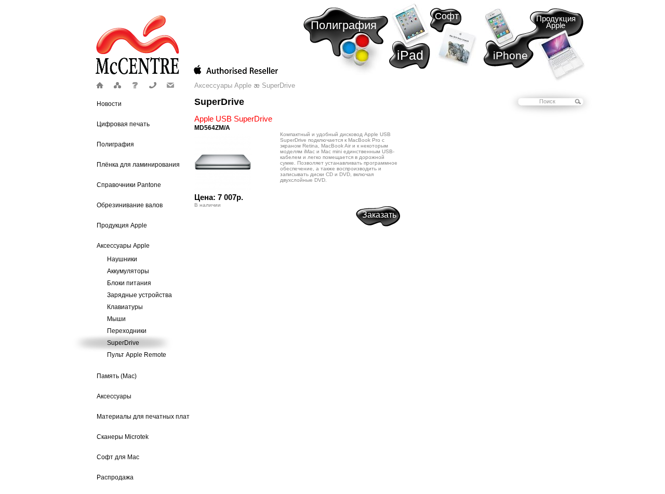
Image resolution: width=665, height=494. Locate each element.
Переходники (127, 331)
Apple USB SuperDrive (233, 118)
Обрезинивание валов (130, 205)
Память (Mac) (117, 376)
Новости (109, 104)
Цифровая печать (123, 124)
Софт (447, 16)
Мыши (116, 319)
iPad (410, 55)
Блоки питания (129, 283)
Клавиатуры (125, 307)
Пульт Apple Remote (136, 354)
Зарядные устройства (139, 295)
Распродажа (115, 477)
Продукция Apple (556, 22)
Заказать (379, 214)
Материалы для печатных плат (143, 416)
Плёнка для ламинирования (138, 164)
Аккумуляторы (128, 271)
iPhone (510, 55)
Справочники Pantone (129, 185)
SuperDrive (123, 342)
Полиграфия (344, 25)
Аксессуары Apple (123, 245)
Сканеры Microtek (123, 436)
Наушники (122, 259)
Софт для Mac (118, 457)
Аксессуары (114, 396)
